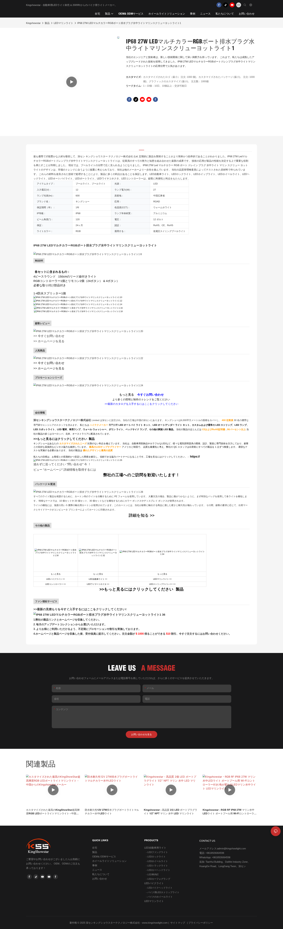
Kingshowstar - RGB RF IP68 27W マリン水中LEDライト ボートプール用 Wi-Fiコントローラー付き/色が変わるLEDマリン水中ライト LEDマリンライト (229, 811)
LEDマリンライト (63, 23)
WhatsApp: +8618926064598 (214, 857)
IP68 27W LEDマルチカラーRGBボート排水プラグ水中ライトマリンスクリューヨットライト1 (129, 23)
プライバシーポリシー (201, 922)
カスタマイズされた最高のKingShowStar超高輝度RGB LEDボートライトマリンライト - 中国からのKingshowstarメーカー (53, 811)
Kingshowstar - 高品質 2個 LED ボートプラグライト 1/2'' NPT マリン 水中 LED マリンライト (170, 811)
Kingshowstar (33, 23)
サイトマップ (178, 922)
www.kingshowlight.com (155, 922)
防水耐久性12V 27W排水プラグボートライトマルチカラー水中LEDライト (112, 811)
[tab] (141, 148)
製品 (47, 23)
